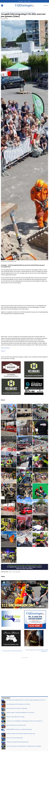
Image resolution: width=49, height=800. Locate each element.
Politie (22, 12)
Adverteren (20, 1)
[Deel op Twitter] (15, 540)
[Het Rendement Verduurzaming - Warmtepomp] (24, 534)
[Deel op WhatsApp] (10, 540)
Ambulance (3, 12)
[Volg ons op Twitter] (4, 780)
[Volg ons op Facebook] (2, 780)
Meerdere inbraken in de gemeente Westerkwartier (12, 584)
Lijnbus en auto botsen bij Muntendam (14, 671)
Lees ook (3, 351)
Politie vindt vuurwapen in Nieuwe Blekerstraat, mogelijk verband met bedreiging (23, 679)
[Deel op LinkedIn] (19, 540)
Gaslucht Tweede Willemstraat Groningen (15, 650)
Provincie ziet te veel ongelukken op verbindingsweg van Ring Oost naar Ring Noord (24, 654)
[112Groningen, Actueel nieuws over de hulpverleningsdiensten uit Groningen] (24, 5)
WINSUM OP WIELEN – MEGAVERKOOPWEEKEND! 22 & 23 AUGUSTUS (20, 646)
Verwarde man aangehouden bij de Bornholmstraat (17, 675)
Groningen (14, 12)
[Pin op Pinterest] (17, 540)
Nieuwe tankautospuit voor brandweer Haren (16, 658)
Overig (18, 12)
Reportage (26, 12)
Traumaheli (32, 12)
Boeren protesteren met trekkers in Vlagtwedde (16, 641)
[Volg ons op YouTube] (6, 780)
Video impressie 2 (5, 348)
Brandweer (8, 12)
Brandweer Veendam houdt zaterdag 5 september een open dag (20, 667)
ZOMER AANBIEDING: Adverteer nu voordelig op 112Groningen (19, 662)
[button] (2, 5)
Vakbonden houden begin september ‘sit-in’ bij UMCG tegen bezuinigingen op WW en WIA (25, 633)
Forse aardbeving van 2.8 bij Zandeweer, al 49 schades (18, 637)
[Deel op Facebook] (12, 540)
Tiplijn (25, 1)
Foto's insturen (6, 797)
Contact (29, 1)
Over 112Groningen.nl (7, 795)
